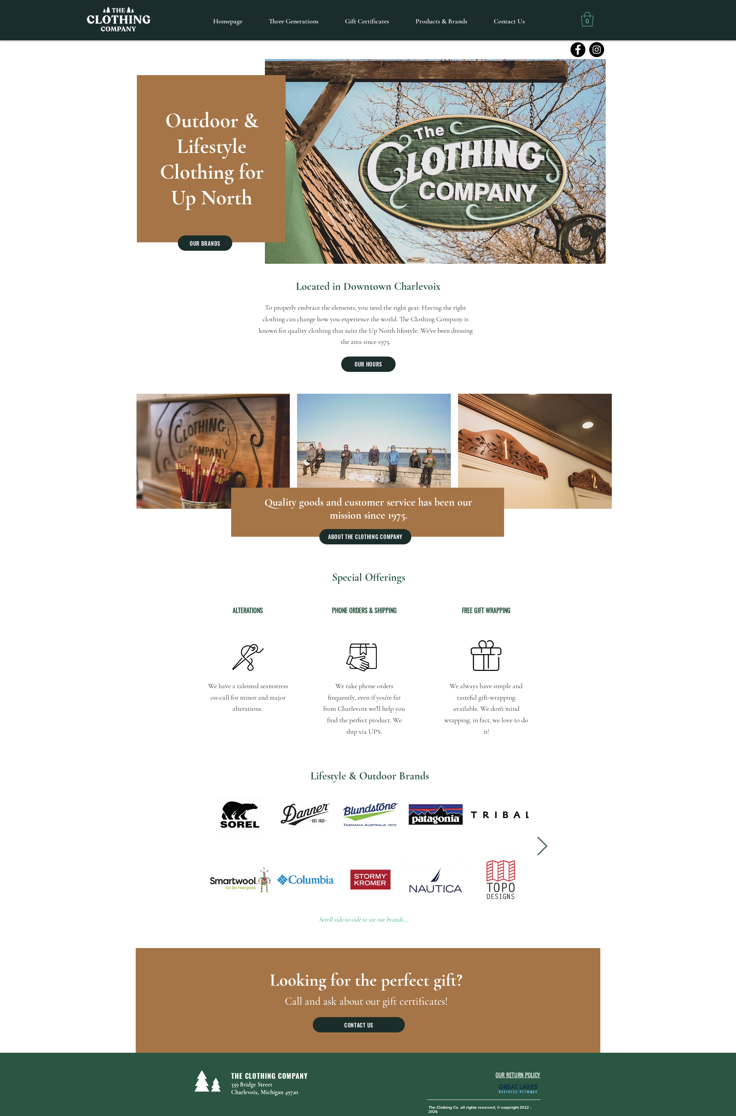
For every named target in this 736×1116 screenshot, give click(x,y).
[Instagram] (596, 49)
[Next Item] (593, 161)
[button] (587, 19)
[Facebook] (577, 49)
